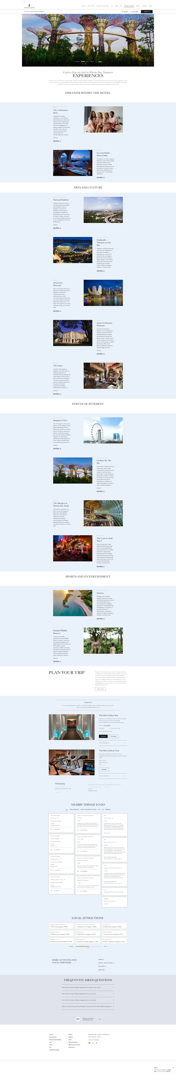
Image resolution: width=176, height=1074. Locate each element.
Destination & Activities (129, 5)
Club (112, 5)
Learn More (56, 140)
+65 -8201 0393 (83, 830)
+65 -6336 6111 (57, 890)
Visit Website (113, 736)
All (67, 809)
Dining (116, 5)
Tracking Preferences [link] (73, 1042)
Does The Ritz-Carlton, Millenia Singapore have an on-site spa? (79, 1000)
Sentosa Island (101, 966)
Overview (83, 5)
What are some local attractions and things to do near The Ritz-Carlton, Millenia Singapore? (86, 1006)
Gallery (150, 5)
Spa (121, 5)
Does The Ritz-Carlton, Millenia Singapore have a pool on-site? (79, 994)
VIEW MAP (125, 11)
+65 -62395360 (83, 891)
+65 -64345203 (106, 725)
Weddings (144, 5)
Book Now (103, 736)
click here (168, 1071)
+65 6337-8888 (134, 11)
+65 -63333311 (56, 870)
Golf (99, 809)
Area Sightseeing (74, 809)
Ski (103, 809)
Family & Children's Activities (88, 809)
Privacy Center (71, 1047)
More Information (104, 743)
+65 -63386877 (56, 829)
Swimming (107, 809)
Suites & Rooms (91, 5)
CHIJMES (100, 959)
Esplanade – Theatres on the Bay (105, 962)
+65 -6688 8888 (83, 871)
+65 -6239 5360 (83, 851)
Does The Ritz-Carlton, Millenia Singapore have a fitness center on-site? (81, 987)
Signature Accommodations (103, 5)
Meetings (138, 5)
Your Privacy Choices (75, 1044)
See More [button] (55, 137)
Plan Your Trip (100, 689)
